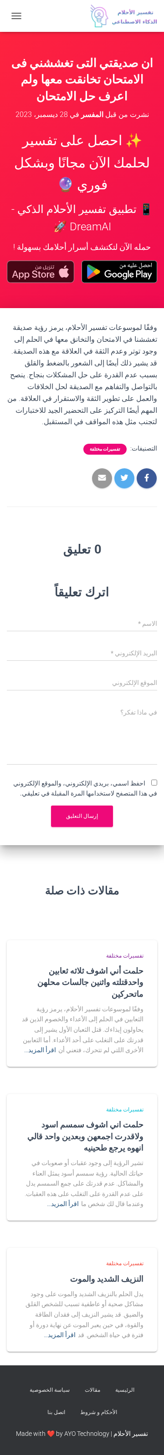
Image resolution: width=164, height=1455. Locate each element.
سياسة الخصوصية (50, 1390)
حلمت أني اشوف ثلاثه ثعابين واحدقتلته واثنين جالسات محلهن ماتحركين (90, 982)
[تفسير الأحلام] (120, 16)
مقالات (92, 1390)
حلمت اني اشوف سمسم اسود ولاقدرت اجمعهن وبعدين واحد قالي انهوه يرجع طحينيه (85, 1135)
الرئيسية (124, 1390)
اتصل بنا (56, 1412)
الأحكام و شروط (98, 1412)
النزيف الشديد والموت (107, 1278)
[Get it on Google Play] (119, 271)
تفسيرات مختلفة (105, 448)
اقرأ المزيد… (40, 1050)
